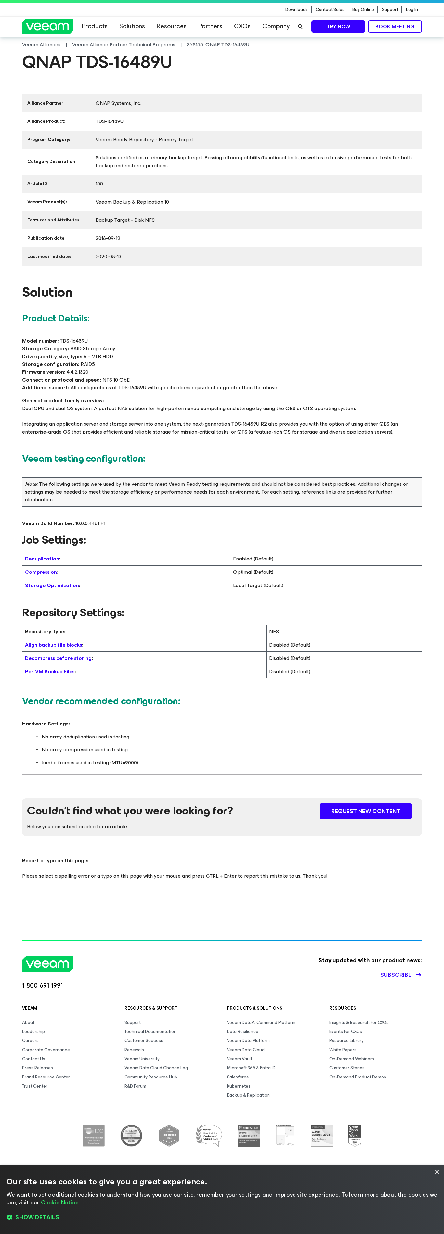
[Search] (300, 26)
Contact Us (33, 1059)
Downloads (296, 9)
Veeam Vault (239, 1059)
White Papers (343, 1049)
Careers (30, 1040)
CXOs (242, 26)
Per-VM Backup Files (49, 671)
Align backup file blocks (53, 644)
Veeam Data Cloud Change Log (156, 1068)
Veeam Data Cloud (246, 1049)
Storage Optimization (52, 585)
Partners (210, 26)
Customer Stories (347, 1068)
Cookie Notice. (60, 1202)
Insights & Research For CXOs (359, 1022)
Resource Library (346, 1040)
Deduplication (42, 558)
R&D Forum (135, 1086)
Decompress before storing (58, 658)
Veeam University (142, 1059)
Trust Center (34, 1086)
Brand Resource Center (46, 1077)
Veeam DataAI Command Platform (261, 1022)
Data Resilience (242, 1031)
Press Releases (37, 1068)
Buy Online (363, 9)
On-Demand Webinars (351, 1059)
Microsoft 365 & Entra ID (251, 1068)
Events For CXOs (345, 1031)
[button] (222, 1218)
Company (276, 26)
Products (95, 26)
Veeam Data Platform (248, 1040)
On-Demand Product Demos (357, 1077)
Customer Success (143, 1040)
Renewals (134, 1049)
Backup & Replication (248, 1095)
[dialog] (222, 1199)
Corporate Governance (46, 1049)
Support (390, 9)
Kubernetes (239, 1086)
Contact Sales (330, 9)
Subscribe (395, 975)
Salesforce (238, 1077)
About (28, 1022)
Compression (41, 572)
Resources (172, 26)
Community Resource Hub (150, 1077)
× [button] (436, 1172)
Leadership (33, 1031)
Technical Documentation (150, 1031)
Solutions (132, 26)
